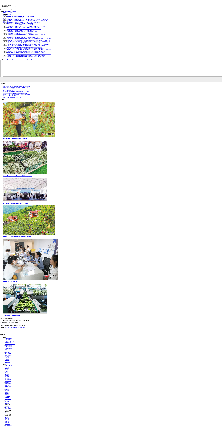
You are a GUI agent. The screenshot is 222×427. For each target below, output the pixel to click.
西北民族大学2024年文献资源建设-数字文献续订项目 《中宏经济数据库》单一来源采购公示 (26, 48)
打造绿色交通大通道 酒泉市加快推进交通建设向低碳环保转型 (15, 87)
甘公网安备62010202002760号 (20, 327)
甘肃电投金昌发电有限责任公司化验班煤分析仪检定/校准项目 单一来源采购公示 (23, 22)
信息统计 (16, 6)
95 (18, 59)
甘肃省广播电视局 (8, 346)
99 (23, 59)
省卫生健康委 (8, 390)
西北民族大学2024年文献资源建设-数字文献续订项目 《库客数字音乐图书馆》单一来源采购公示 (26, 55)
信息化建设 (10, 12)
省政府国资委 (8, 396)
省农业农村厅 (8, 386)
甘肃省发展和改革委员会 (10, 339)
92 (15, 59)
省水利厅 (7, 385)
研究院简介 (5, 12)
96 (19, 59)
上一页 (12, 59)
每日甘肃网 (7, 351)
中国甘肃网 (7, 349)
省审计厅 (7, 394)
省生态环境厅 (8, 381)
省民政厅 (7, 374)
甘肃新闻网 (7, 360)
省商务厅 (7, 388)
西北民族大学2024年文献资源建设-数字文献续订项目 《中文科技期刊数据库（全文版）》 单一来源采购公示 (29, 49)
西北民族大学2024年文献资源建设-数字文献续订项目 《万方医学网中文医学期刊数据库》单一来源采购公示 (29, 54)
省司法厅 (7, 375)
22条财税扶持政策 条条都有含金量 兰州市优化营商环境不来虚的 (16, 91)
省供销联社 (7, 424)
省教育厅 (7, 367)
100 (24, 59)
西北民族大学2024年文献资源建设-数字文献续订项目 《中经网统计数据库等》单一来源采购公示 (26, 51)
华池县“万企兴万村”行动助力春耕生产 (10, 88)
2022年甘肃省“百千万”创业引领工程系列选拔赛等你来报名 (15, 93)
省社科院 (7, 419)
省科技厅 (7, 368)
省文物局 (7, 417)
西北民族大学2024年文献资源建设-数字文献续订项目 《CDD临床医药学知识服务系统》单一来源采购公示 (28, 40)
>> (29, 59)
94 (17, 59)
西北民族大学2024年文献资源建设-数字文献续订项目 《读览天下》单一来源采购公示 (24, 47)
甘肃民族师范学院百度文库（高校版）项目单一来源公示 (18, 36)
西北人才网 (7, 356)
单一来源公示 (15, 11)
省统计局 (7, 403)
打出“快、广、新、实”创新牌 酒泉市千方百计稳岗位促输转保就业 (16, 94)
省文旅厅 (7, 389)
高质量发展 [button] (9, 14)
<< (9, 59)
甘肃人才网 (7, 362)
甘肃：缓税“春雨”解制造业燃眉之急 (10, 95)
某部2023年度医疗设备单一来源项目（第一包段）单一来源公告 (20, 23)
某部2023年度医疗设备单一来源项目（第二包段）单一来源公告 (20, 24)
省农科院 (7, 422)
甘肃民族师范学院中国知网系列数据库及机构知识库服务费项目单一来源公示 (23, 31)
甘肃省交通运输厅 (8, 348)
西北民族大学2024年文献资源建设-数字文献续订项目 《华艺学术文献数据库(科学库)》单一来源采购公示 (28, 41)
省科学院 (7, 421)
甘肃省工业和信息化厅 (9, 341)
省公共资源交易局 (8, 425)
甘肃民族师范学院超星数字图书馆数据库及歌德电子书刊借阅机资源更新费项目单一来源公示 (26, 34)
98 (22, 59)
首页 (6, 11)
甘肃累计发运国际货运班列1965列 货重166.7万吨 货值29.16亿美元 (16, 86)
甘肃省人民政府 (8, 365)
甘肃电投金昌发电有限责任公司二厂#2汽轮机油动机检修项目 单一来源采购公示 (23, 27)
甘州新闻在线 (8, 355)
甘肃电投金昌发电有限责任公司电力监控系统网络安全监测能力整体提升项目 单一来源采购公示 (26, 26)
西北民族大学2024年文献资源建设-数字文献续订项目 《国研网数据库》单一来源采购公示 (25, 56)
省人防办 (7, 406)
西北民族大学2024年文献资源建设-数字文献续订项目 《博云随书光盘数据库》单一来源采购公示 (26, 45)
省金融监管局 (8, 408)
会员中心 (12, 6)
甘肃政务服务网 (8, 338)
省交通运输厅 (8, 383)
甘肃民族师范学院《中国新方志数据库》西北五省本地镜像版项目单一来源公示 (23, 37)
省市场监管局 (8, 399)
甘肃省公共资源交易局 (9, 345)
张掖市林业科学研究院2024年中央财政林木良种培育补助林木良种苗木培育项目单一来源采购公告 (27, 20)
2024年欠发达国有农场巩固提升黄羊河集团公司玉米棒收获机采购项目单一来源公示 (24, 29)
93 (16, 59)
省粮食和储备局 (8, 412)
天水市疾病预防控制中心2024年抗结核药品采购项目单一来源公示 (20, 16)
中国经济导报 (8, 353)
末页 (31, 59)
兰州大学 (7, 359)
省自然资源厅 (8, 379)
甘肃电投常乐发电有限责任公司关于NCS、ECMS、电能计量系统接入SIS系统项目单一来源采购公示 (27, 19)
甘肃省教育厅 (8, 357)
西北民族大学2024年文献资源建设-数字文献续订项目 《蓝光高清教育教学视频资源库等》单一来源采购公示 (29, 38)
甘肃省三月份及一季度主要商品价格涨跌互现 (12, 97)
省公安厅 (7, 372)
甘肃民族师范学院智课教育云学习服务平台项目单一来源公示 (19, 33)
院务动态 (4, 15)
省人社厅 (7, 378)
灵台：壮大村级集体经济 (8, 90)
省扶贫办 (7, 407)
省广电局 (7, 400)
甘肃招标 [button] (8, 15)
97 (20, 59)
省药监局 (7, 418)
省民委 (6, 371)
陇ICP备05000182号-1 (9, 327)
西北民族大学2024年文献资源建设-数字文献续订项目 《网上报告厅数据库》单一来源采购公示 (26, 52)
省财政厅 (7, 376)
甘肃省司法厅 (8, 342)
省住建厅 (7, 382)
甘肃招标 (10, 11)
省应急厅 (7, 393)
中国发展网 (7, 352)
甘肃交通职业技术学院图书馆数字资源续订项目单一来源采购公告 (20, 30)
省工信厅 (7, 369)
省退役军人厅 (8, 392)
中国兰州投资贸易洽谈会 (10, 344)
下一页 (27, 59)
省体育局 (7, 401)
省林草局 (7, 397)
